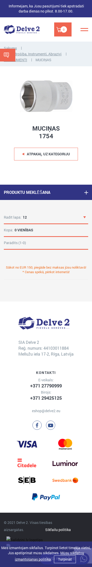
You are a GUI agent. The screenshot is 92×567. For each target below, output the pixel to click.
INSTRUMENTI (15, 59)
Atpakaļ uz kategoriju (48, 154)
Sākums (10, 48)
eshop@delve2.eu (46, 410)
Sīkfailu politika (58, 529)
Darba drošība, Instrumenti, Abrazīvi (33, 54)
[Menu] (84, 29)
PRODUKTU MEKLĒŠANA (27, 192)
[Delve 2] (22, 29)
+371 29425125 (46, 398)
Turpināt (65, 559)
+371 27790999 (46, 386)
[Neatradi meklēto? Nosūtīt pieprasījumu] (7, 55)
